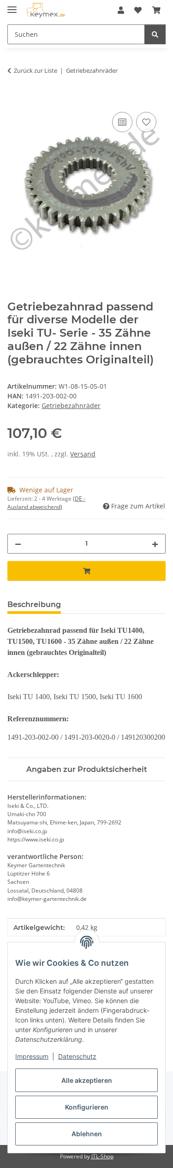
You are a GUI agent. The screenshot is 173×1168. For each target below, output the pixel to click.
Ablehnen (87, 1134)
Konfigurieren (86, 1107)
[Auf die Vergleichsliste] (122, 122)
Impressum (31, 1056)
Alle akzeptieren (86, 1080)
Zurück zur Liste (35, 70)
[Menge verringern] (18, 543)
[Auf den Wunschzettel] (146, 122)
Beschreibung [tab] (34, 604)
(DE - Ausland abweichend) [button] (46, 503)
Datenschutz (77, 1056)
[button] (121, 10)
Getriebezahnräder (71, 405)
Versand (82, 454)
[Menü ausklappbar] (12, 6)
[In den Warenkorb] (14, 99)
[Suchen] (155, 34)
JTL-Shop (102, 1156)
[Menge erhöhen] (155, 543)
